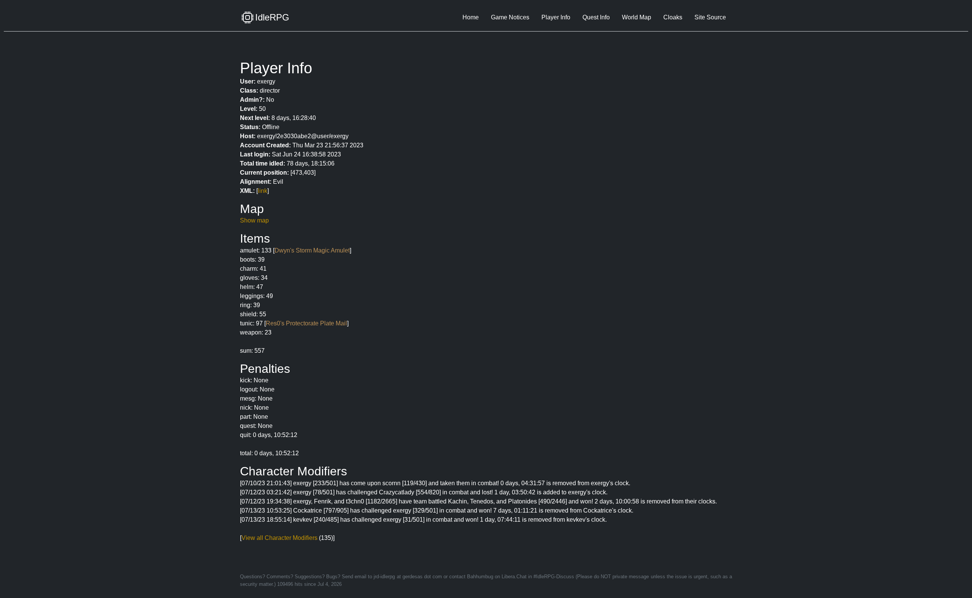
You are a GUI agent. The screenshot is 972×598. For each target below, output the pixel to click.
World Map (636, 17)
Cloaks (672, 17)
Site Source (710, 17)
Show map (254, 220)
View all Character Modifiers (279, 538)
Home (470, 17)
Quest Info (596, 17)
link (262, 191)
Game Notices (510, 17)
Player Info (555, 17)
